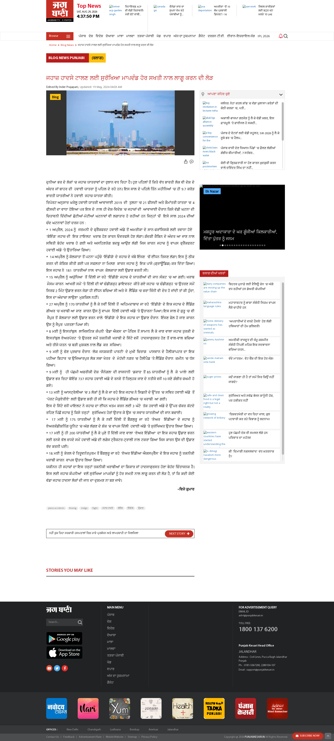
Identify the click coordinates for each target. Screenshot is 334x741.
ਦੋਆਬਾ (110, 36)
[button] (246, 94)
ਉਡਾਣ (141, 508)
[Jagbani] (64, 611)
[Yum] (119, 708)
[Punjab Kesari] (245, 708)
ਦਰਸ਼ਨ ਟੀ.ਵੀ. (216, 36)
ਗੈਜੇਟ (202, 36)
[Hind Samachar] (277, 708)
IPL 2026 (264, 36)
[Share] (185, 161)
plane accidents (56, 508)
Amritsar (153, 729)
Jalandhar (172, 729)
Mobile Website (114, 737)
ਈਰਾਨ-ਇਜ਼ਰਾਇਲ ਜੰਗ (241, 36)
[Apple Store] (73, 652)
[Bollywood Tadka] (214, 708)
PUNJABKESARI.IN (255, 737)
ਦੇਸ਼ (91, 36)
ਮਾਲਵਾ (130, 36)
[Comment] (191, 161)
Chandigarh (94, 729)
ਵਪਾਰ (167, 36)
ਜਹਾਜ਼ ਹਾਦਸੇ (107, 508)
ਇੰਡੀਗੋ (130, 508)
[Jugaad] (151, 708)
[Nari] (88, 708)
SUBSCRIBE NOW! (310, 735)
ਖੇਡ (159, 36)
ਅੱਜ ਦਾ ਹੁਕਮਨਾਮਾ (185, 36)
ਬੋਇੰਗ (120, 508)
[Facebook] (65, 668)
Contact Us (52, 737)
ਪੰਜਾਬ (82, 36)
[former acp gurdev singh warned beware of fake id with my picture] (126, 29)
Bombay (134, 729)
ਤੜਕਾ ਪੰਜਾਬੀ (145, 36)
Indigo (84, 508)
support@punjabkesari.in (260, 669)
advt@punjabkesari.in (251, 615)
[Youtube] (49, 668)
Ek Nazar (212, 191)
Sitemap (132, 737)
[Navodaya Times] (56, 708)
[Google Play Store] (73, 638)
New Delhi (72, 729)
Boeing (72, 508)
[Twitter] (57, 668)
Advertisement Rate (90, 737)
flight (95, 508)
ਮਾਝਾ (120, 36)
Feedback (68, 737)
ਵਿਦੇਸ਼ (99, 36)
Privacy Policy (149, 737)
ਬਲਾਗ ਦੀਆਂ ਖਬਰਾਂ (214, 273)
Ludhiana (115, 729)
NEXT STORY (177, 533)
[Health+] (182, 708)
